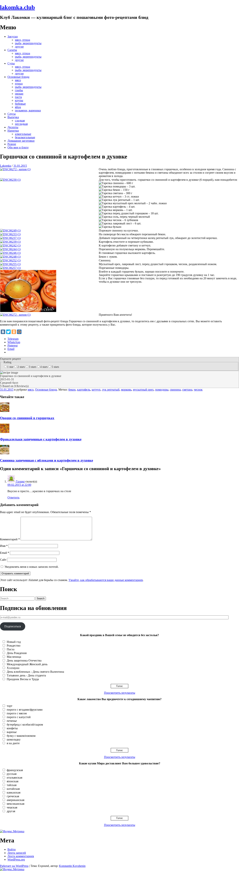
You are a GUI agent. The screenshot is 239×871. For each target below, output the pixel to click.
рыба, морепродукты (28, 43)
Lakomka (5, 165)
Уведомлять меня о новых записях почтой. (31, 566)
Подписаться (12, 626)
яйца (18, 107)
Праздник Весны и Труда (23, 679)
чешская (12, 807)
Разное (11, 144)
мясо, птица (22, 39)
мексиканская (15, 803)
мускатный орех (143, 389)
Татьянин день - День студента (26, 675)
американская (15, 800)
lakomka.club (17, 7)
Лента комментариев (20, 856)
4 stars (44, 366)
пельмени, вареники (28, 110)
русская (11, 773)
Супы (11, 63)
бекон (72, 389)
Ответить (13, 497)
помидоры (161, 389)
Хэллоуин (13, 668)
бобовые (20, 103)
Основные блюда (18, 76)
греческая (13, 796)
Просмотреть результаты (119, 692)
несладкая (21, 123)
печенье (12, 720)
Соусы (11, 113)
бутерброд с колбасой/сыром (25, 724)
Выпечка (13, 117)
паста (18, 97)
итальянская (14, 777)
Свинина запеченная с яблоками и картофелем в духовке (46, 460)
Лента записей (16, 852)
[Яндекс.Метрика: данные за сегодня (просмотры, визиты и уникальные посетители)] (12, 831)
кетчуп (96, 389)
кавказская (13, 792)
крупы (19, 100)
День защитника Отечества (24, 660)
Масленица (14, 656)
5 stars (55, 366)
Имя (4, 545)
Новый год (14, 641)
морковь (126, 389)
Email (4, 552)
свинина (175, 389)
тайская (11, 785)
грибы (19, 90)
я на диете (13, 743)
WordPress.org (16, 859)
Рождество (13, 645)
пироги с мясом (17, 713)
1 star (10, 366)
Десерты (12, 127)
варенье (12, 732)
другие (19, 46)
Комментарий (10, 539)
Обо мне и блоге (18, 147)
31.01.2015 (20, 165)
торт (9, 705)
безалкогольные (25, 137)
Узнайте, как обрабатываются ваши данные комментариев (106, 580)
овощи (19, 93)
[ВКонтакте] (3, 332)
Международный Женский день (27, 664)
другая (11, 811)
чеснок (198, 389)
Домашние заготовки (21, 140)
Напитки (13, 130)
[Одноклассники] (14, 332)
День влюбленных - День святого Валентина (35, 671)
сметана (187, 389)
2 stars (21, 366)
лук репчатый (111, 389)
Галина (20, 481)
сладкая (20, 120)
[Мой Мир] (19, 332)
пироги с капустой (19, 717)
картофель (83, 389)
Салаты (12, 50)
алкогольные (23, 134)
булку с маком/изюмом (21, 735)
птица (19, 83)
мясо (18, 80)
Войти (11, 849)
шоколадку (14, 739)
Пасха (10, 649)
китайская (13, 788)
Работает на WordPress (14, 865)
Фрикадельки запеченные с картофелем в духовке (40, 439)
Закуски (12, 36)
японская (12, 781)
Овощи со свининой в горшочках (27, 418)
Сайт (3, 559)
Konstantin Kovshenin (72, 865)
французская (15, 770)
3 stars (32, 366)
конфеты (12, 728)
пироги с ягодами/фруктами (25, 709)
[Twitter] (8, 332)
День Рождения (17, 653)
